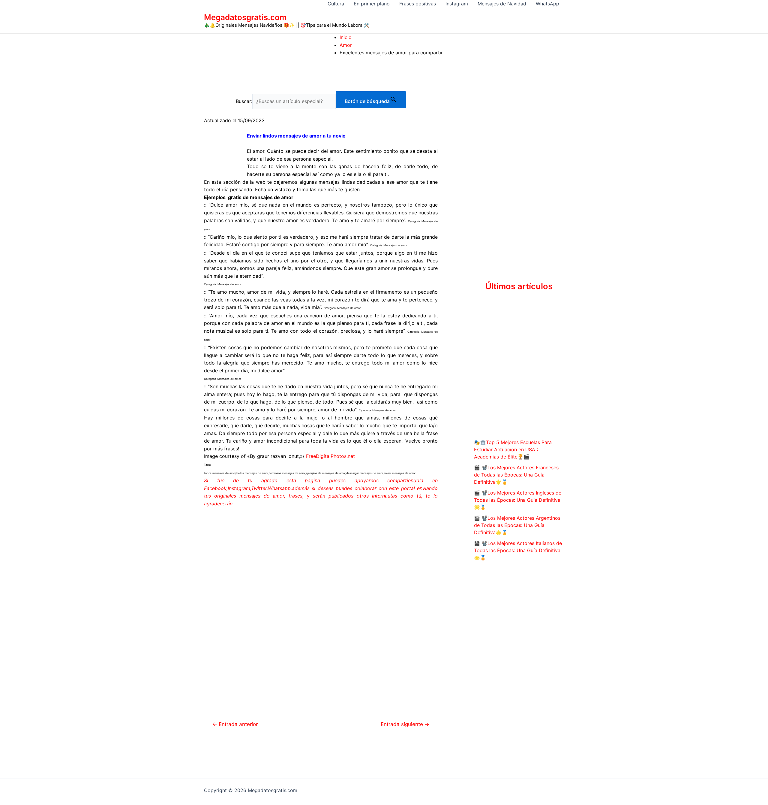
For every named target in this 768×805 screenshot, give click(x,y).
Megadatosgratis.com (245, 17)
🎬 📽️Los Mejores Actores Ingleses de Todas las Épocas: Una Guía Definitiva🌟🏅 (517, 500)
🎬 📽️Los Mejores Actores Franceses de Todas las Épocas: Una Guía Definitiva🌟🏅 (516, 475)
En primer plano (372, 4)
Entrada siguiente (405, 724)
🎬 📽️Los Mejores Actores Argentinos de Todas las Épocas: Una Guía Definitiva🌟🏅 (517, 525)
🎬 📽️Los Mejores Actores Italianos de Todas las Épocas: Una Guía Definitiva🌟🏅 (518, 550)
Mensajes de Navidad (502, 4)
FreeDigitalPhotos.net (330, 456)
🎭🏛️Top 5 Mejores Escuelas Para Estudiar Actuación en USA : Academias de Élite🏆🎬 (513, 449)
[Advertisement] (321, 557)
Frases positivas (417, 4)
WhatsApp (547, 4)
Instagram (457, 4)
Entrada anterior (235, 724)
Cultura (336, 4)
